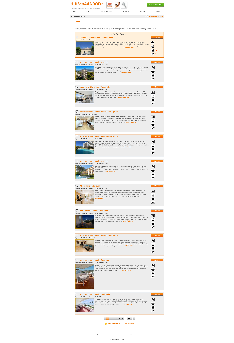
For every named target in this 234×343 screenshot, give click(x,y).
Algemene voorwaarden (120, 335)
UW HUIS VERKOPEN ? (155, 4)
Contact (107, 335)
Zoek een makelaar (106, 11)
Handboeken (126, 11)
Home (74, 11)
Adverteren (143, 11)
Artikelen (88, 11)
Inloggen (158, 11)
